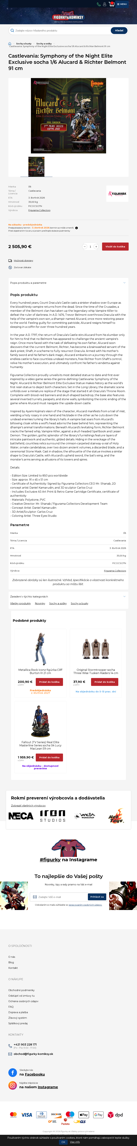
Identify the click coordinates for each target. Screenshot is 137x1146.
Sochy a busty (23, 43)
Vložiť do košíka (115, 246)
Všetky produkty (20, 603)
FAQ (11, 1006)
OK (63, 1142)
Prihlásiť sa (97, 896)
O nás (11, 956)
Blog (11, 962)
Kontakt (13, 967)
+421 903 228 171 (25, 1044)
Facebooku (35, 1074)
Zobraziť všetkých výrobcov (28, 805)
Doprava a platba (18, 1012)
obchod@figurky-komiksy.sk (33, 1054)
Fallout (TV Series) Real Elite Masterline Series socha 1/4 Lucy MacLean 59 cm (40, 745)
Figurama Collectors (39, 210)
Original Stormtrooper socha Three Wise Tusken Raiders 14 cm (95, 671)
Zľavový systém (17, 1017)
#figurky (50, 859)
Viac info (75, 1141)
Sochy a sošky (44, 43)
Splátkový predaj (18, 1023)
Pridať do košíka (49, 682)
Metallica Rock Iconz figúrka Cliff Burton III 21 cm (40, 671)
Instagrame (48, 1087)
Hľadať (119, 30)
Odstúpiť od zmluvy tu (21, 995)
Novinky (40, 603)
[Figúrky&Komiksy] (68, 15)
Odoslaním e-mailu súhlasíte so (68, 904)
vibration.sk (81, 1134)
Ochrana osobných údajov (23, 1001)
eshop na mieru (58, 1134)
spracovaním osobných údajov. (85, 904)
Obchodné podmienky (21, 990)
